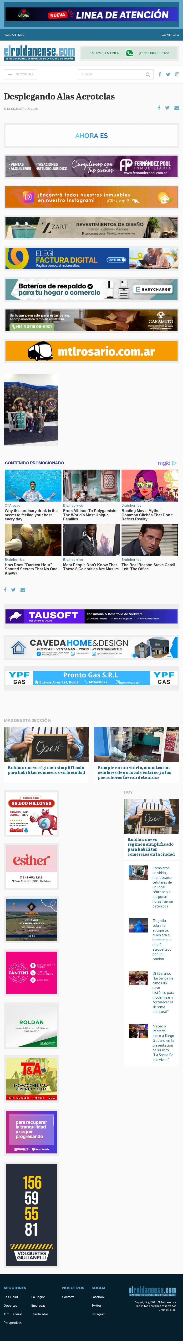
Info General (13, 1314)
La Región (38, 1297)
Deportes (10, 1305)
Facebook (98, 1297)
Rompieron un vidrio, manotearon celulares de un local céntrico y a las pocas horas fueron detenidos (162, 886)
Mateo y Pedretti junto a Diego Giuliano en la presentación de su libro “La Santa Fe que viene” (163, 1043)
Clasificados (39, 1314)
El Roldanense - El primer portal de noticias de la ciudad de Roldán (39, 53)
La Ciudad (11, 1297)
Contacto (170, 34)
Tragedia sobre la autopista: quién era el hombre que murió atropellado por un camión (162, 939)
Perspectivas (13, 1322)
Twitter (96, 1305)
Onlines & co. (167, 1309)
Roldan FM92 (14, 34)
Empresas (38, 1305)
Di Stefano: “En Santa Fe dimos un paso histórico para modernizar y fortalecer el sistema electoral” (163, 992)
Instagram (99, 1314)
